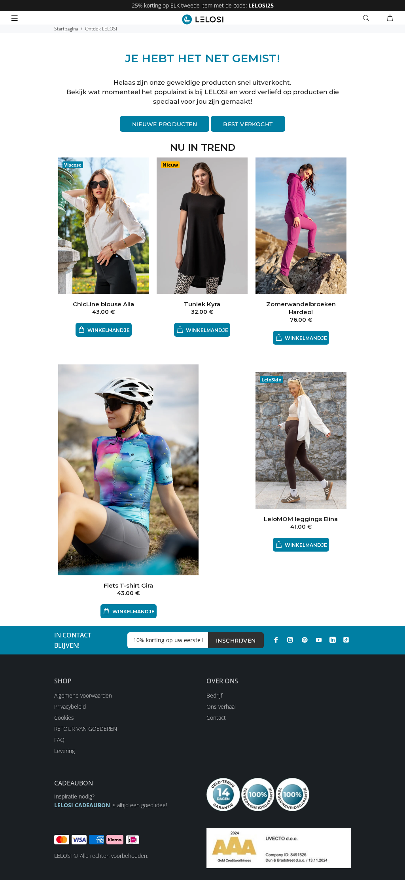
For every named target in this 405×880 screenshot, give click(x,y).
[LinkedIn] (332, 639)
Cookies (64, 717)
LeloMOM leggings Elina (301, 519)
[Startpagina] (202, 19)
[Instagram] (290, 640)
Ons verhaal (221, 706)
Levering (64, 751)
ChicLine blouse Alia (103, 304)
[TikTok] (346, 639)
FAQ (59, 739)
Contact (216, 717)
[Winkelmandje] (390, 18)
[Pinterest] (304, 640)
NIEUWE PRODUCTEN (164, 124)
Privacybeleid (70, 706)
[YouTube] (319, 640)
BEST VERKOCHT (248, 124)
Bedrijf (214, 695)
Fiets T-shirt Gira (128, 585)
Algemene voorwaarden (83, 695)
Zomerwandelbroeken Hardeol (301, 308)
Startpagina (66, 28)
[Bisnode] (278, 847)
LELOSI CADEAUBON (82, 805)
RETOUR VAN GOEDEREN (85, 728)
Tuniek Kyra (202, 304)
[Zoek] (367, 18)
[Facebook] (276, 640)
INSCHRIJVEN (236, 640)
